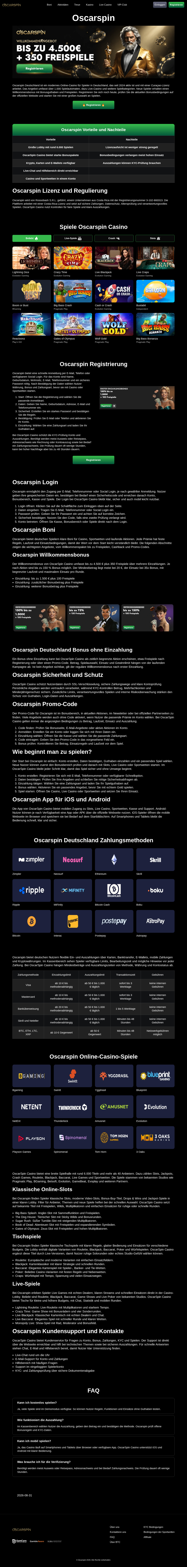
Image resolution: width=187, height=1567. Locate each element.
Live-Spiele (71, 238)
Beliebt (29, 238)
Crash (111, 238)
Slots (153, 238)
